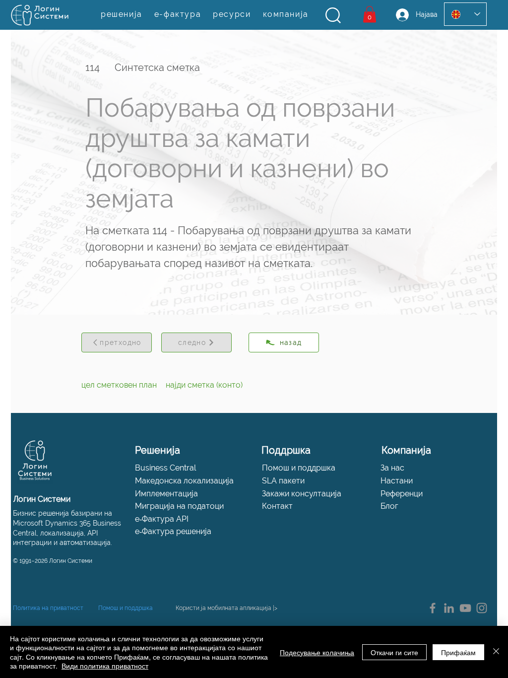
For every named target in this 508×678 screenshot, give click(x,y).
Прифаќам (458, 652)
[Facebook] (433, 608)
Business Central (165, 468)
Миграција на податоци (179, 506)
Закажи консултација (301, 493)
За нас (392, 468)
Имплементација (166, 493)
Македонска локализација (184, 480)
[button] (333, 15)
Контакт (277, 506)
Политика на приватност (48, 608)
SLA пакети (283, 480)
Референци (402, 493)
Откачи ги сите (394, 652)
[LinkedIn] (449, 608)
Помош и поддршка (298, 468)
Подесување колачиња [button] (317, 652)
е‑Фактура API (162, 519)
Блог (389, 506)
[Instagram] (482, 608)
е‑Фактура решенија (173, 531)
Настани (397, 480)
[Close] (496, 652)
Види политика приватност (105, 666)
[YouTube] (465, 608)
